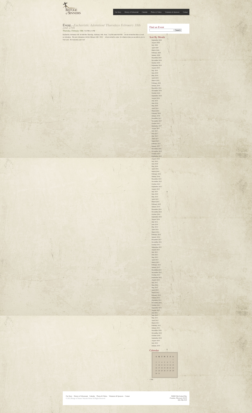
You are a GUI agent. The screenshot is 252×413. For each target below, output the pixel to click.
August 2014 (156, 219)
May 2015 (155, 197)
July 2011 (155, 313)
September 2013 (157, 247)
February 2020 (156, 53)
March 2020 (155, 50)
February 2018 (156, 113)
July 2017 (155, 131)
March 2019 (155, 80)
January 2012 (156, 298)
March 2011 (155, 323)
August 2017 (156, 128)
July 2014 (155, 222)
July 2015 (155, 191)
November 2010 (157, 333)
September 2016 (157, 156)
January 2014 (156, 237)
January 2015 (156, 207)
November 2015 (157, 181)
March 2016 (155, 171)
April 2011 (155, 320)
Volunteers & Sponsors (172, 12)
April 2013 (155, 260)
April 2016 (155, 169)
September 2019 (157, 65)
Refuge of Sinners (72, 7)
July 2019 (155, 70)
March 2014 (155, 232)
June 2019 (155, 73)
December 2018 (156, 88)
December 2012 (156, 270)
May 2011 (155, 318)
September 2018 (157, 96)
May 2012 (155, 287)
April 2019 (155, 78)
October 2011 (156, 305)
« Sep (151, 379)
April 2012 (155, 290)
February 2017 (156, 143)
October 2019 (156, 63)
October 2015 (156, 184)
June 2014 (155, 224)
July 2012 (155, 282)
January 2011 (156, 328)
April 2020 (155, 48)
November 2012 (157, 272)
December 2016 (156, 149)
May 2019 (155, 75)
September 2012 (157, 277)
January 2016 (156, 176)
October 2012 (156, 275)
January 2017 (156, 146)
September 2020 (157, 40)
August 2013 (156, 250)
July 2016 (155, 161)
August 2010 (156, 340)
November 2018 (157, 90)
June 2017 (155, 133)
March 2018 (155, 111)
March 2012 (155, 292)
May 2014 (155, 227)
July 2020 (155, 45)
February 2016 (156, 174)
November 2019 (157, 60)
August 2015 (156, 189)
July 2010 (155, 343)
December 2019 (156, 58)
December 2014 (156, 209)
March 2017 (155, 141)
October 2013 (156, 245)
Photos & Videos (156, 12)
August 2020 (156, 42)
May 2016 (155, 166)
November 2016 (157, 151)
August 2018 (156, 98)
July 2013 (155, 252)
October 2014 (156, 214)
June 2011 (155, 315)
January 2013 (156, 267)
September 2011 (157, 308)
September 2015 (157, 186)
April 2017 (155, 138)
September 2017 (157, 126)
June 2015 (155, 194)
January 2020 (156, 55)
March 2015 (155, 202)
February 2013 (156, 265)
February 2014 (156, 234)
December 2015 (156, 179)
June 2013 (155, 255)
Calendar (144, 12)
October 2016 (156, 154)
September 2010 (157, 338)
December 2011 (156, 300)
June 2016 (155, 164)
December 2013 (156, 239)
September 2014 (157, 217)
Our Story (118, 12)
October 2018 (156, 93)
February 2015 (156, 204)
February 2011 (156, 325)
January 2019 (156, 85)
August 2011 (156, 310)
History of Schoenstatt (131, 12)
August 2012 (156, 280)
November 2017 (157, 121)
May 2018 (155, 106)
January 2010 (156, 345)
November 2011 (157, 302)
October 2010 (156, 335)
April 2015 (155, 199)
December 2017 (156, 118)
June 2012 (155, 285)
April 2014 (155, 229)
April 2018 (155, 108)
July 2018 (155, 101)
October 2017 (156, 123)
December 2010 (156, 330)
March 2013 (155, 262)
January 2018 (156, 116)
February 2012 (156, 295)
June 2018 (155, 103)
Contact (185, 12)
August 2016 (156, 159)
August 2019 (156, 68)
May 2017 (155, 136)
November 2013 (157, 242)
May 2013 (155, 257)
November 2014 (157, 212)
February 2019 (156, 83)
